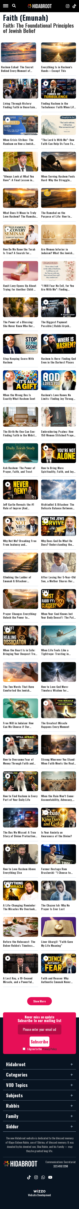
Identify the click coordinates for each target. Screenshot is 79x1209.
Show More (39, 1001)
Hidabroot (16, 1064)
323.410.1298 (60, 1166)
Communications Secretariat (60, 1162)
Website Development (39, 1195)
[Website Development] (39, 1191)
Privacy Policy (49, 1049)
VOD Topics (17, 1085)
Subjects (14, 1095)
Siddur (12, 1126)
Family (12, 1116)
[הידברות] (39, 6)
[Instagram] (67, 6)
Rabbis (12, 1105)
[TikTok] (74, 6)
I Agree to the (42, 1049)
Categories (16, 1074)
